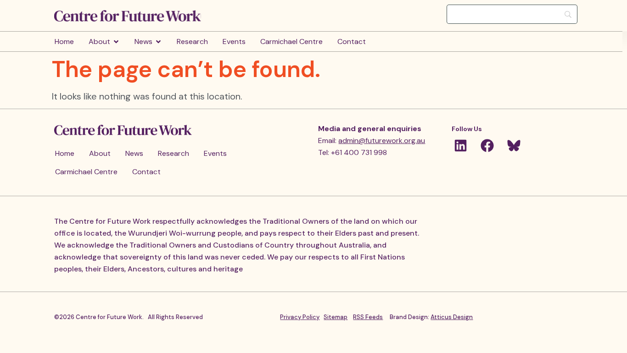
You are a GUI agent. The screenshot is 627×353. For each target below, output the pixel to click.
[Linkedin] (460, 145)
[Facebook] (487, 145)
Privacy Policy (299, 317)
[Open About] (116, 41)
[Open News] (158, 41)
